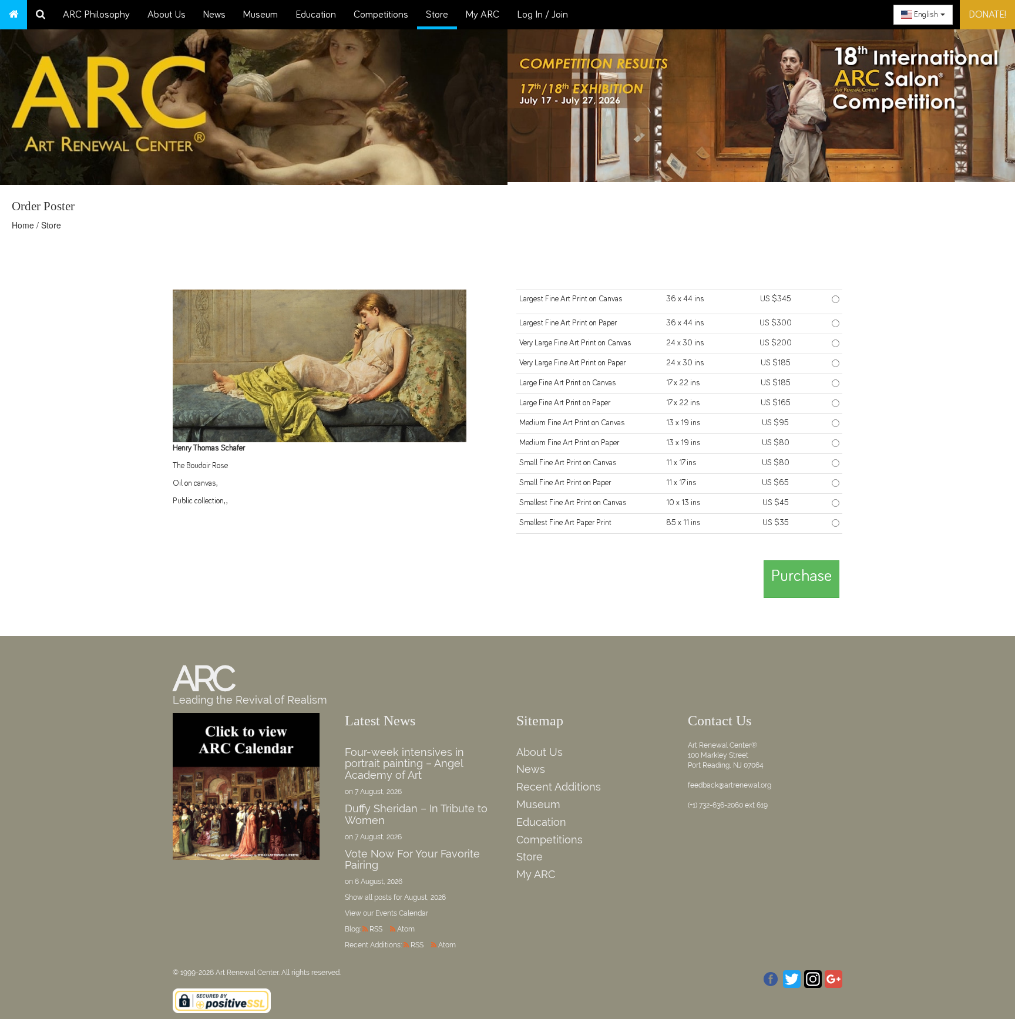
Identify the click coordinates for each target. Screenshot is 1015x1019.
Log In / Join (542, 14)
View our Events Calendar (386, 913)
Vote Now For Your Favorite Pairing (412, 860)
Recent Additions (558, 787)
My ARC (482, 14)
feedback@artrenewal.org (729, 785)
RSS (375, 929)
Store (437, 14)
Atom (406, 929)
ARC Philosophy (96, 14)
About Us (166, 14)
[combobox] (923, 15)
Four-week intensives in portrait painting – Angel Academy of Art (404, 764)
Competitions (381, 14)
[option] (761, 102)
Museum (260, 14)
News (214, 14)
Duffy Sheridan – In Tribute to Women (416, 814)
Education (315, 14)
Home (23, 225)
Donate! (987, 14)
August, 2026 (425, 897)
